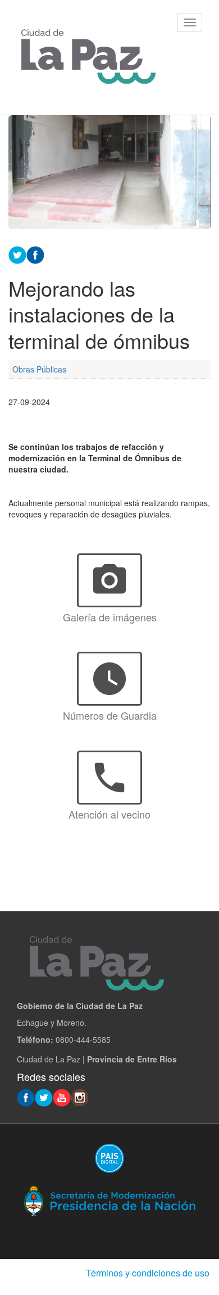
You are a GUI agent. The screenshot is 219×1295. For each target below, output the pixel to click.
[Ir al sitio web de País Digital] (109, 1158)
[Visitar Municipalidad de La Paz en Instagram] (80, 1096)
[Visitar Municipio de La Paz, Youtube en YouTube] (62, 1096)
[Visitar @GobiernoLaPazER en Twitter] (44, 1096)
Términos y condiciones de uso (147, 1272)
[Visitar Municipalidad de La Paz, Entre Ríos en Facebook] (26, 1096)
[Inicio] (88, 57)
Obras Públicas (39, 369)
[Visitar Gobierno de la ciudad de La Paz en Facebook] (35, 253)
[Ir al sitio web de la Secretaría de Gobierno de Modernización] (109, 1200)
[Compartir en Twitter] (17, 253)
